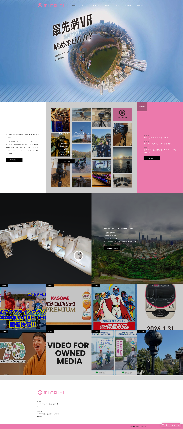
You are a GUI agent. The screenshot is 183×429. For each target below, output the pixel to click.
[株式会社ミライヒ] (51, 392)
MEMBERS (96, 5)
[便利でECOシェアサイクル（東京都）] (114, 353)
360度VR (141, 331)
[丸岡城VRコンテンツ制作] (160, 353)
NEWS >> (152, 158)
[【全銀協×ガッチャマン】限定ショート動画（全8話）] (114, 307)
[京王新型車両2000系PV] (160, 309)
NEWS (117, 5)
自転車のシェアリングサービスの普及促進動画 (158, 144)
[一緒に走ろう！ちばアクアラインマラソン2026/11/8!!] (23, 307)
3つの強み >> (14, 160)
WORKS (107, 5)
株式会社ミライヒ (141, 426)
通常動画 (4, 285)
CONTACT (140, 5)
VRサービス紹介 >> (66, 161)
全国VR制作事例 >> (112, 248)
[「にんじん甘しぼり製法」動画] (69, 304)
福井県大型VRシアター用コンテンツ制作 (156, 138)
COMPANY (128, 5)
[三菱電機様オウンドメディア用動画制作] (69, 353)
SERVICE (84, 5)
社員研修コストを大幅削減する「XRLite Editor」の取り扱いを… (160, 151)
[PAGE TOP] (91, 377)
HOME (74, 5)
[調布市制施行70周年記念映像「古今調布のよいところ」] (23, 353)
